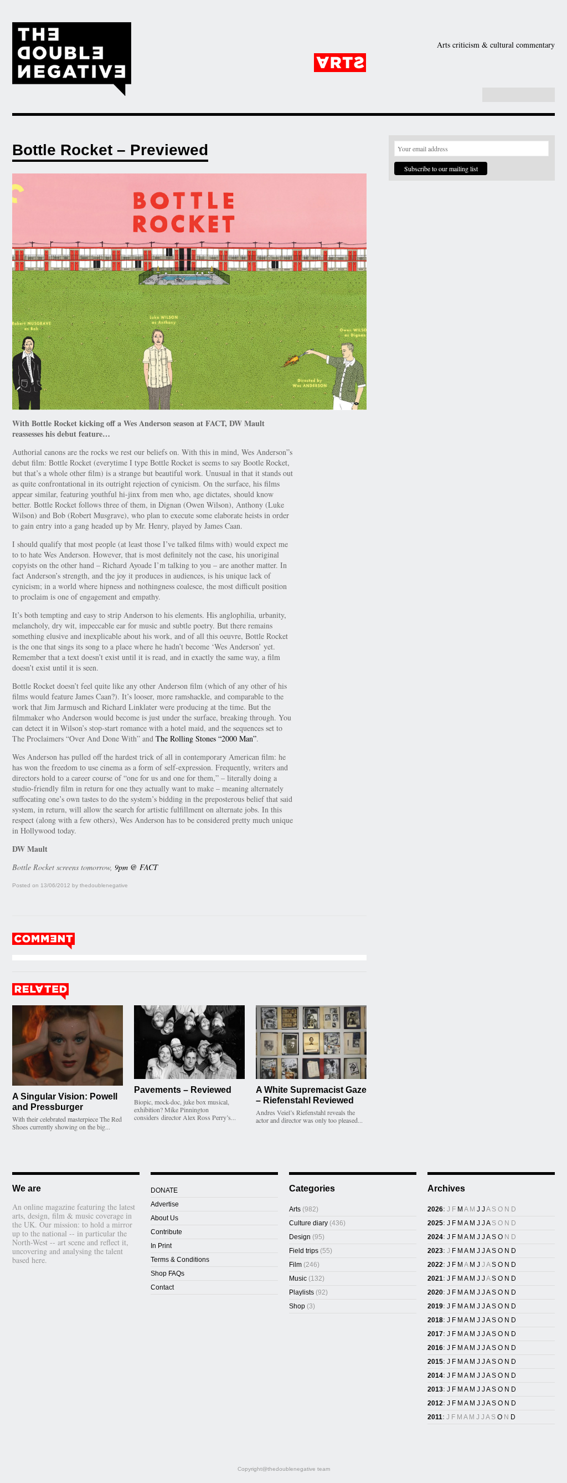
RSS (466, 95)
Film (467, 62)
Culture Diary (361, 79)
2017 (435, 1334)
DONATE (164, 1190)
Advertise (165, 1204)
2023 (435, 1251)
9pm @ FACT (136, 867)
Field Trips (222, 79)
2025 (435, 1223)
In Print (161, 1246)
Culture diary (308, 1223)
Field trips (303, 1251)
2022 (435, 1265)
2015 (435, 1362)
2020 (435, 1292)
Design (404, 62)
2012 (435, 1403)
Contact (162, 1287)
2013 (435, 1389)
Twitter (455, 95)
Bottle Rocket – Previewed (110, 149)
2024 (435, 1237)
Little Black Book (498, 79)
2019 (435, 1306)
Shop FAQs (167, 1273)
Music (524, 62)
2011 (434, 1417)
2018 (435, 1320)
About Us (164, 1218)
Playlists (285, 79)
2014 (435, 1375)
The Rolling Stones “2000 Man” (206, 738)
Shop (424, 79)
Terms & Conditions (180, 1260)
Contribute (166, 1232)
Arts (340, 62)
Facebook (443, 95)
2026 (435, 1209)
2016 (435, 1348)
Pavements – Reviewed (182, 1090)
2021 (435, 1278)
